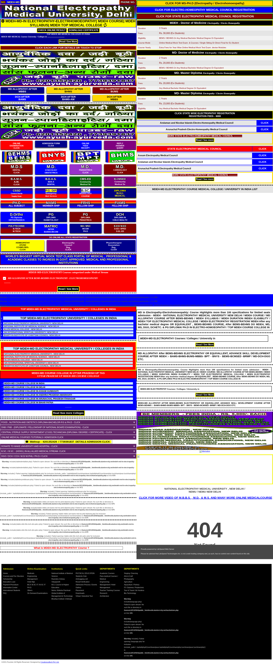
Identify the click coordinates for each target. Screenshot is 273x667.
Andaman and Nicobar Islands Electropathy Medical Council (170, 162)
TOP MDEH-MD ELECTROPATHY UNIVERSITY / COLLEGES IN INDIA (68, 318)
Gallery (78, 588)
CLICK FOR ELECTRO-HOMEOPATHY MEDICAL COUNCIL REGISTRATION (205, 9)
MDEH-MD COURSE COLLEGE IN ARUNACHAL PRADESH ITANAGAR (39, 399)
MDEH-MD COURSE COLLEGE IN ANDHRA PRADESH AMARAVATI (38, 395)
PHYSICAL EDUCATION (85, 573)
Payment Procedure (10, 585)
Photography (129, 579)
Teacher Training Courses (110, 590)
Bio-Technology (130, 593)
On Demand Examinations (37, 593)
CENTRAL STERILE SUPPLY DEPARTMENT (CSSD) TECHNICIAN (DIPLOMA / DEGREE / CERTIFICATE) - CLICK (56, 432)
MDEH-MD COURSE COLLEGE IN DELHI (24, 387)
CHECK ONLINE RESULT (52, 30)
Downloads (80, 593)
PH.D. (29, 588)
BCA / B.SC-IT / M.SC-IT (36, 585)
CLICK (265, 122)
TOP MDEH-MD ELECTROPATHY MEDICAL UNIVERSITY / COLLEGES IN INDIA (68, 309)
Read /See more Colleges (68, 413)
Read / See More (68, 41)
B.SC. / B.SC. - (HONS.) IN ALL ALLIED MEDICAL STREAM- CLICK (33, 451)
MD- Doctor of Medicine (204, 52)
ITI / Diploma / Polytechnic (134, 588)
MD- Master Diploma (204, 72)
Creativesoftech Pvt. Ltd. (50, 662)
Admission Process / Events (86, 585)
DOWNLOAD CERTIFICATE (83, 30)
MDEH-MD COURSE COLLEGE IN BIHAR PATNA (28, 402)
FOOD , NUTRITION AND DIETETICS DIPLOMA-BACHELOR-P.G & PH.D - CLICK (40, 422)
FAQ (4, 593)
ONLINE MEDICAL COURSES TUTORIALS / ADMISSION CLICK (32, 437)
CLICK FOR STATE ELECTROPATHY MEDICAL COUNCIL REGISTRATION (205, 16)
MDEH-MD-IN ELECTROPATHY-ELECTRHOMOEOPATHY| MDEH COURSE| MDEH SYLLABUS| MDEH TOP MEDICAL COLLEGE (70, 23)
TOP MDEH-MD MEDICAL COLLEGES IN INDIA (68, 34)
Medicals (30, 573)
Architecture (104, 596)
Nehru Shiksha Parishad (60, 590)
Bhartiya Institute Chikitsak (61, 599)
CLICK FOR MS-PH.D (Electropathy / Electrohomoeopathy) (204, 3)
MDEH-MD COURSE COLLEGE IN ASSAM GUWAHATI (31, 391)
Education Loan (9, 582)
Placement (80, 590)
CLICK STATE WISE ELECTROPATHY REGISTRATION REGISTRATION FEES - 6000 (205, 115)
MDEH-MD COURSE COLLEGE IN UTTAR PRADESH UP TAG (68, 373)
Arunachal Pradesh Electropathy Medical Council (164, 168)
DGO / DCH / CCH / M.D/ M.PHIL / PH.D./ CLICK (24, 456)
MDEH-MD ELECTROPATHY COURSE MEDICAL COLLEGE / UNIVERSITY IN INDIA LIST (205, 189)
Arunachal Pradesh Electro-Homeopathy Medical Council (196, 129)
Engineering (32, 576)
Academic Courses (107, 573)
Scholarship (7, 579)
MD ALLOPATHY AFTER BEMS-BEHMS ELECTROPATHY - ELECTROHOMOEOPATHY (53, 278)
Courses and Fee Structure (13, 576)
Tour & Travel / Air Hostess (134, 590)
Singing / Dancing (131, 573)
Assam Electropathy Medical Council (158, 155)
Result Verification (83, 582)
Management (32, 579)
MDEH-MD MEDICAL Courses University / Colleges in (33, 36)
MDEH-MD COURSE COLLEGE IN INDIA (24, 383)
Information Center (10, 588)
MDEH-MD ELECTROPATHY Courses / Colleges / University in (185, 338)
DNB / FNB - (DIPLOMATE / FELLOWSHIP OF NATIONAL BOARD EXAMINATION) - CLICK (45, 427)
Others (29, 590)
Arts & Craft (128, 576)
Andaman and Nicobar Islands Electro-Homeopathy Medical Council (196, 123)
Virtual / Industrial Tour (84, 596)
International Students (11, 590)
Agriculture (128, 582)
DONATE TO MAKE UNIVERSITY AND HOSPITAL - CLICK (29, 446)
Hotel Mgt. (31, 582)
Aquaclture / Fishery (131, 585)
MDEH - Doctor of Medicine (205, 22)
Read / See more (205, 140)
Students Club (81, 576)
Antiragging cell (82, 579)
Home (5, 573)
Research (103, 593)
